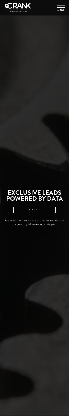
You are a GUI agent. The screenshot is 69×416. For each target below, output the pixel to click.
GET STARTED (34, 209)
